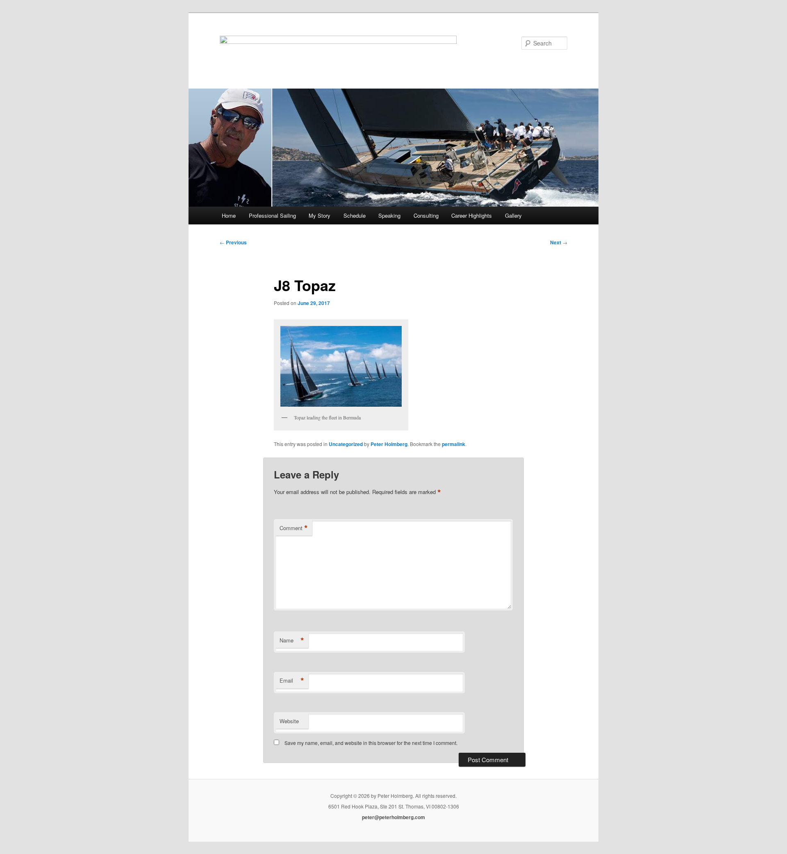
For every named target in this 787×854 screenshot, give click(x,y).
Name (292, 640)
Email (292, 680)
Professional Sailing (272, 215)
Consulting (426, 215)
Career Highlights (471, 215)
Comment (294, 528)
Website (289, 721)
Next (558, 242)
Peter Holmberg (389, 444)
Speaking (389, 215)
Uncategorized (346, 444)
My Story (319, 215)
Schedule (354, 215)
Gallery (513, 215)
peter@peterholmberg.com (393, 817)
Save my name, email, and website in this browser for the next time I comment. (370, 742)
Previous (233, 242)
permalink (453, 444)
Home (229, 215)
